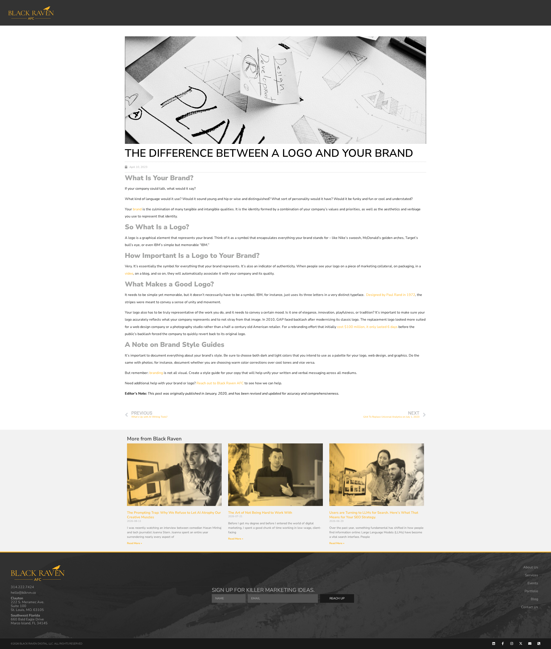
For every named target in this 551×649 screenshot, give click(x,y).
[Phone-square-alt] (538, 643)
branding (156, 373)
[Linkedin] (493, 643)
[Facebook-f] (502, 643)
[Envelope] (529, 643)
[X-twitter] (520, 643)
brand (137, 209)
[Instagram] (511, 643)
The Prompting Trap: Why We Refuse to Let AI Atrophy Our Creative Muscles (174, 515)
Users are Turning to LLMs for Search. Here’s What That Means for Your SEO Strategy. (373, 515)
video (129, 273)
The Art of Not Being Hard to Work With (260, 512)
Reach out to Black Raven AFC (220, 383)
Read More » (134, 543)
